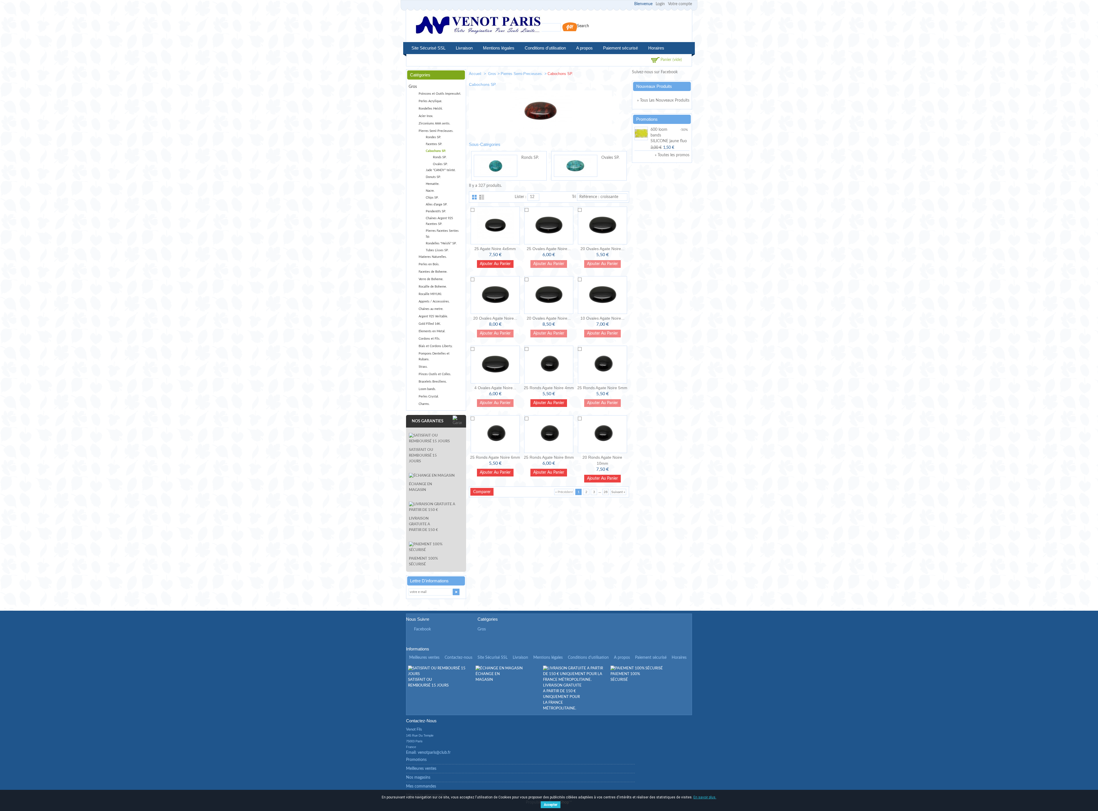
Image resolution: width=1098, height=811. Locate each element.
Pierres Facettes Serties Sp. (442, 233)
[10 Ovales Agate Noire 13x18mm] (602, 295)
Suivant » (618, 492)
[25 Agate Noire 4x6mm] (495, 225)
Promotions (647, 119)
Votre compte (680, 4)
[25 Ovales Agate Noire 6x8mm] (548, 225)
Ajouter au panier (495, 264)
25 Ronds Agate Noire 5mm (602, 387)
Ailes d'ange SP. (436, 204)
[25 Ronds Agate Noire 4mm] (548, 364)
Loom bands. (427, 389)
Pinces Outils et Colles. (435, 374)
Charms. (424, 404)
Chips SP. (432, 197)
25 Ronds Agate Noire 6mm (495, 457)
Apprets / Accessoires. (434, 301)
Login (660, 4)
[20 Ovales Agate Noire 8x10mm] (602, 225)
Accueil (475, 74)
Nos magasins (418, 778)
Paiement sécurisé (620, 48)
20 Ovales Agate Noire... (602, 248)
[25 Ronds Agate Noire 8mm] (548, 434)
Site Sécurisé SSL (428, 48)
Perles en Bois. (429, 264)
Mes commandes (421, 786)
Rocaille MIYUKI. (430, 294)
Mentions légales (498, 48)
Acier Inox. (426, 116)
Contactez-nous (458, 658)
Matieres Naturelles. (433, 256)
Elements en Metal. (432, 331)
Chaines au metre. (431, 308)
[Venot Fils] (478, 26)
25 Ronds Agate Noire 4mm (549, 387)
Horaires (656, 48)
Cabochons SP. (436, 151)
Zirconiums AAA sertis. (434, 123)
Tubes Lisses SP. (437, 250)
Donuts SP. (433, 177)
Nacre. (430, 190)
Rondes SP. (433, 137)
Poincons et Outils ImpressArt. (440, 93)
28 (606, 492)
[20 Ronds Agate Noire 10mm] (602, 434)
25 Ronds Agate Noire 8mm (549, 457)
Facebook (422, 629)
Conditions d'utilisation (545, 48)
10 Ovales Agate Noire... (602, 318)
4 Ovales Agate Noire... (495, 387)
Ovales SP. (610, 158)
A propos (584, 48)
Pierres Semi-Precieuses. (522, 74)
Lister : (520, 197)
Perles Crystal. (429, 396)
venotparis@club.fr (434, 753)
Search (583, 26)
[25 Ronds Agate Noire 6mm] (495, 434)
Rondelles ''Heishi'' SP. (441, 243)
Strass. (423, 366)
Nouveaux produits (654, 86)
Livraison (464, 48)
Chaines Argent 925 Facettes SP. (439, 221)
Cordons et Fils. (429, 338)
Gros (492, 74)
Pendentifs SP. (436, 211)
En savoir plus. (704, 797)
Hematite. (432, 183)
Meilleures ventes (424, 658)
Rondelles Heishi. (431, 108)
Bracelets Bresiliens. (433, 381)
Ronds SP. (530, 158)
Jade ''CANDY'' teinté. (441, 170)
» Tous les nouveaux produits (663, 100)
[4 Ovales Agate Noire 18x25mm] (495, 364)
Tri (574, 197)
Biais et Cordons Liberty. (436, 346)
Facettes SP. (434, 144)
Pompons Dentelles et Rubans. (434, 356)
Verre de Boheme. (431, 279)
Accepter (550, 805)
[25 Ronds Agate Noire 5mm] (602, 364)
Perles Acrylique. (430, 101)
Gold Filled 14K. (430, 323)
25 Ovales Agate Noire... (549, 248)
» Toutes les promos (672, 155)
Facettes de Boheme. (433, 271)
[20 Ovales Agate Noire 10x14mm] (548, 295)
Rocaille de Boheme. (433, 286)
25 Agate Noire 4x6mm (495, 248)
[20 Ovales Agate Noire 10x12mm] (495, 295)
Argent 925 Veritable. (433, 316)
